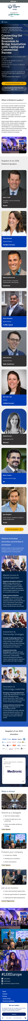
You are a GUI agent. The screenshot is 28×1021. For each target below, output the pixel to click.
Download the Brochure (12, 83)
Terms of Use (6, 998)
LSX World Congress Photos (11, 983)
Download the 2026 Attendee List (14, 88)
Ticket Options (5, 829)
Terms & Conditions (8, 1001)
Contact (4, 994)
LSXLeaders (7, 978)
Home (4, 991)
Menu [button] (6, 22)
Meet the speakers (12, 529)
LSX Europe (7, 981)
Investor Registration (7, 901)
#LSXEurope (11, 974)
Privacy (4, 996)
